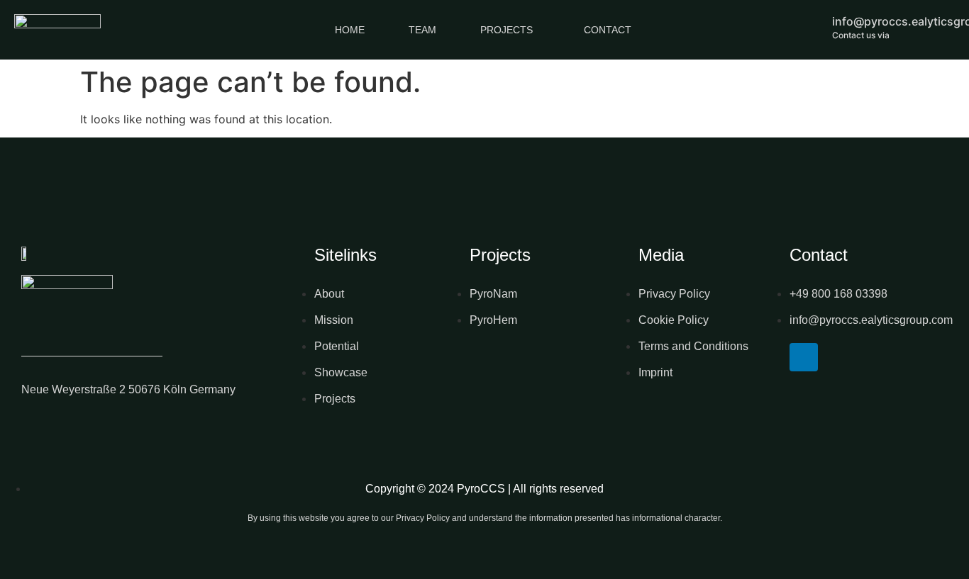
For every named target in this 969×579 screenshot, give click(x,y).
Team (422, 29)
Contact (607, 29)
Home (350, 29)
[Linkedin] (804, 357)
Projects (506, 29)
